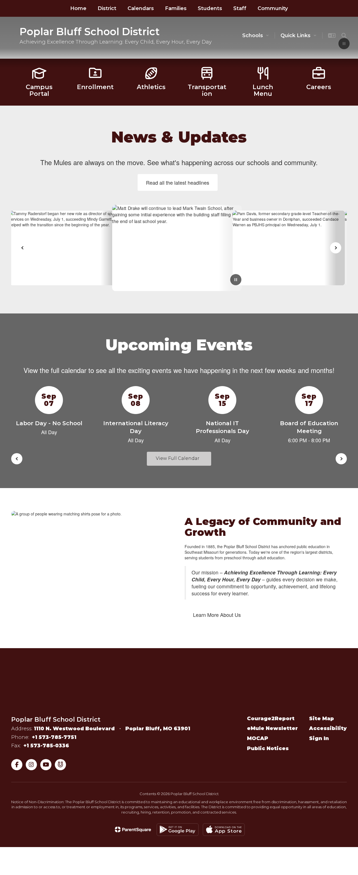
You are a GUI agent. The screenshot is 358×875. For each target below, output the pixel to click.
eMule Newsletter (272, 728)
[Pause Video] (344, 44)
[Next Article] (335, 247)
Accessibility (328, 728)
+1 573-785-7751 (54, 737)
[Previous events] (16, 458)
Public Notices (268, 748)
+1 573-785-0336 (46, 746)
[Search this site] (344, 35)
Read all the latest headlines (177, 182)
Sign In (319, 738)
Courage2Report (271, 718)
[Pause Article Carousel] (235, 280)
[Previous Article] (22, 247)
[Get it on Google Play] (178, 829)
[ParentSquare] (133, 829)
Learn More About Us (217, 614)
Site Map (321, 718)
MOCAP (257, 738)
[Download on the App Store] (224, 829)
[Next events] (341, 458)
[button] (255, 35)
